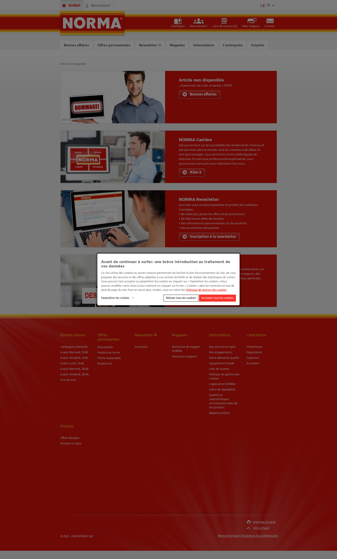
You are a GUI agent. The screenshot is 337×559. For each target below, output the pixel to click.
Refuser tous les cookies (181, 297)
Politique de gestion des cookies (206, 290)
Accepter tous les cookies (217, 297)
